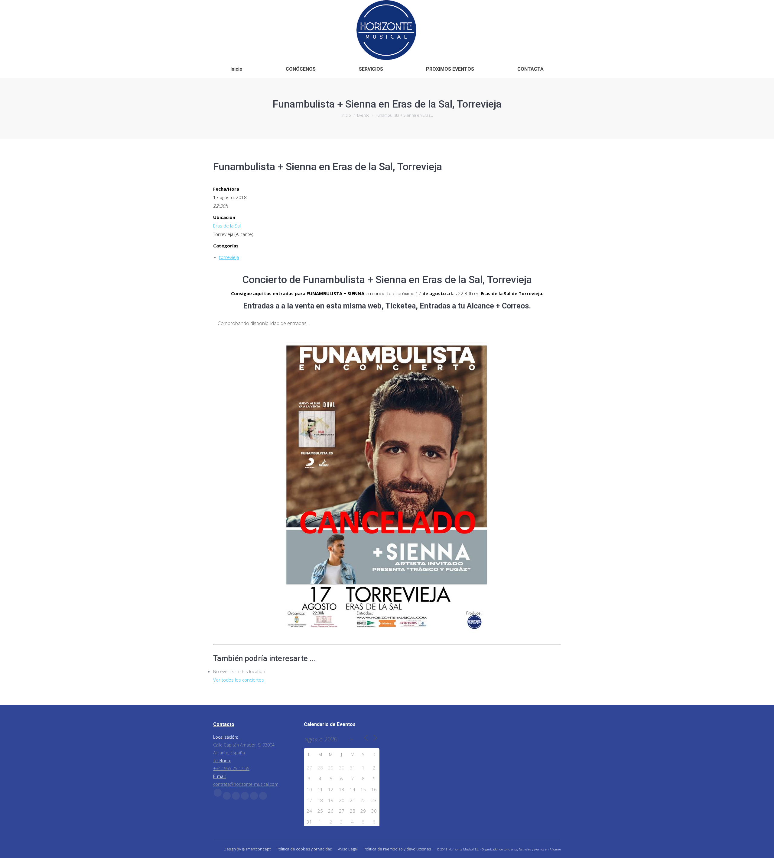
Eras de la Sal (227, 226)
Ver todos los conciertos (238, 680)
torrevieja (229, 257)
